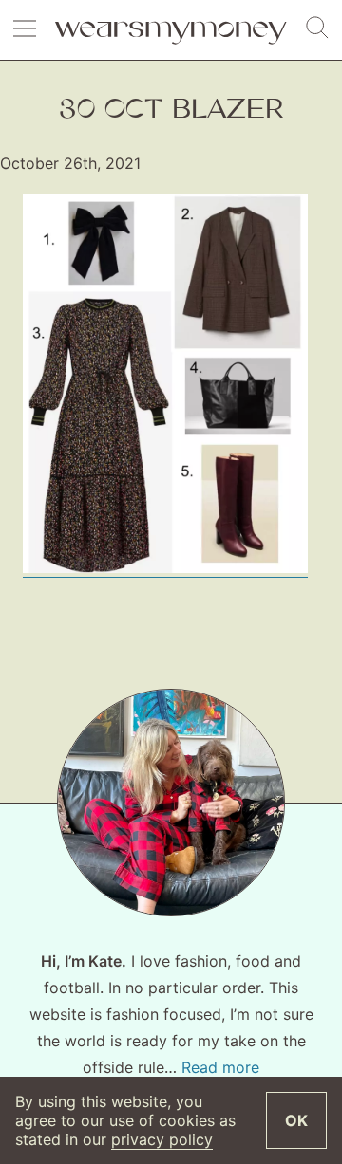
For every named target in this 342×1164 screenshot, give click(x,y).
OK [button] (296, 1120)
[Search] (317, 28)
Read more (220, 1067)
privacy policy (162, 1139)
